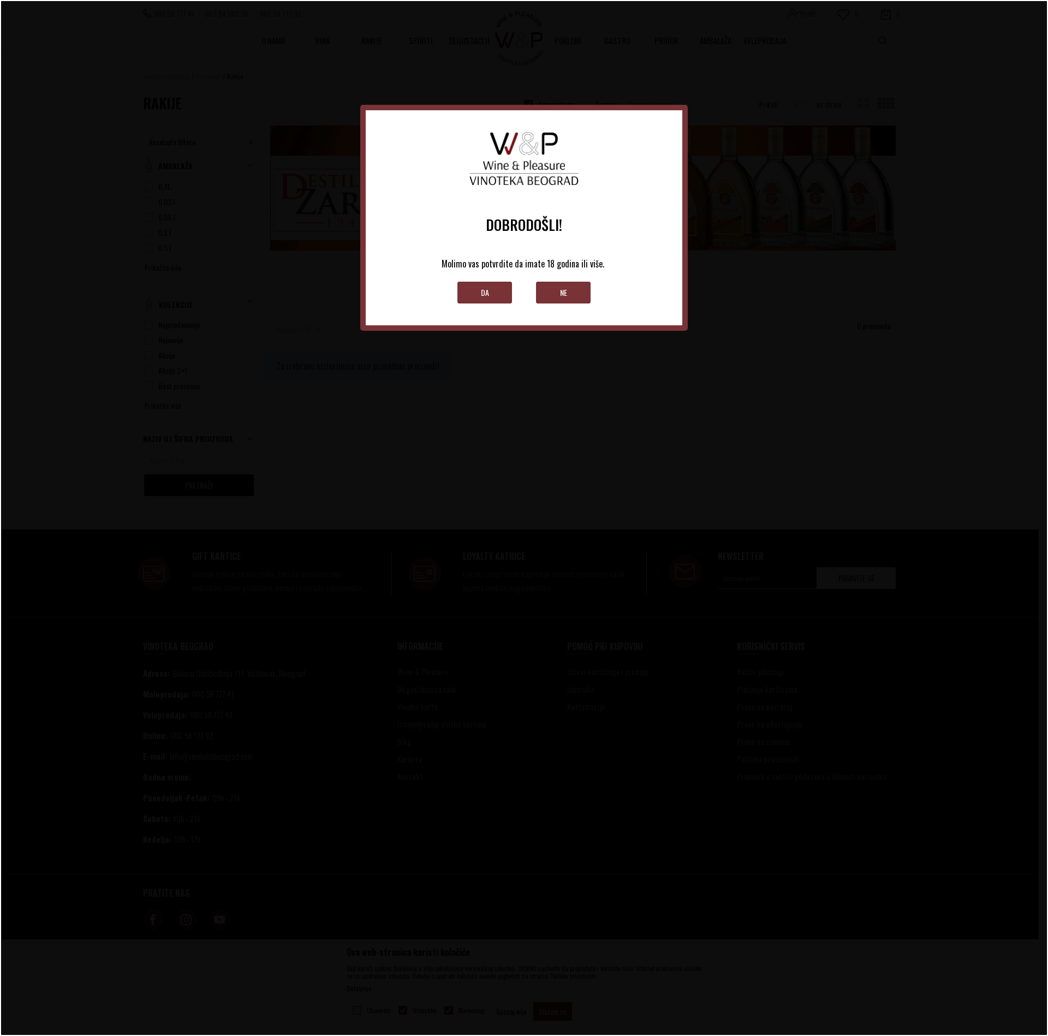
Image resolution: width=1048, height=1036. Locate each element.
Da (485, 292)
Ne (563, 292)
